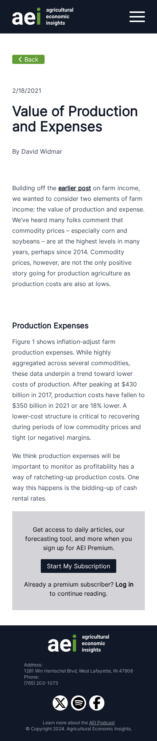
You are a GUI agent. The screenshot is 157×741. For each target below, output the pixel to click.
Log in (124, 584)
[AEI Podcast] (78, 703)
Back (31, 59)
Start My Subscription (78, 566)
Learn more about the (79, 722)
